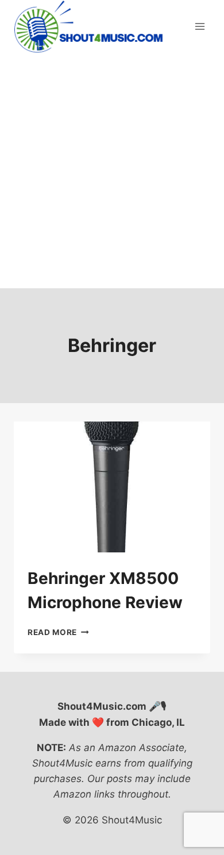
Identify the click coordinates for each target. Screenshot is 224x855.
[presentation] (112, 486)
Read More (58, 632)
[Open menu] (199, 27)
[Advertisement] (112, 171)
